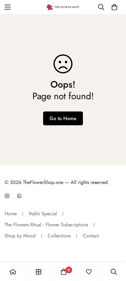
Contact (91, 235)
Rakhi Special (43, 213)
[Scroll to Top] (115, 248)
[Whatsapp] (19, 195)
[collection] (38, 272)
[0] (114, 7)
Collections (59, 235)
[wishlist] (89, 272)
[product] (13, 271)
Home (11, 213)
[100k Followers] (7, 195)
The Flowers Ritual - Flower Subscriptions (46, 224)
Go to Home (63, 118)
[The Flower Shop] (63, 7)
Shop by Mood (20, 235)
